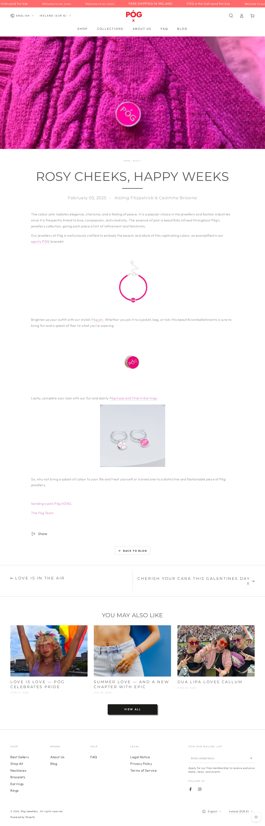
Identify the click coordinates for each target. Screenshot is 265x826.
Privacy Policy (141, 764)
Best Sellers (19, 757)
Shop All (16, 764)
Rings (14, 790)
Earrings (17, 784)
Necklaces (18, 770)
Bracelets (17, 777)
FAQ (93, 757)
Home (127, 160)
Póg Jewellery (30, 811)
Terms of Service (143, 770)
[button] (230, 15)
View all (132, 709)
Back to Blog (135, 550)
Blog (136, 160)
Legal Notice (140, 757)
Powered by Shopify (22, 817)
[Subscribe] (252, 758)
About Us (57, 757)
